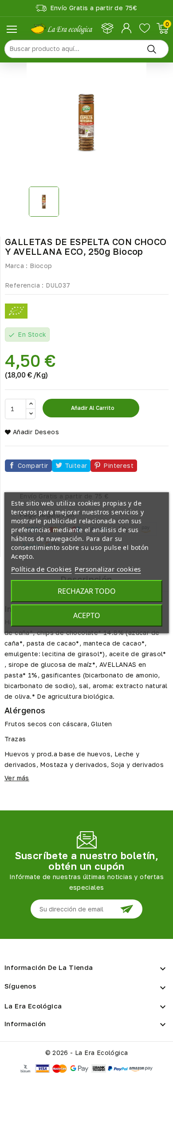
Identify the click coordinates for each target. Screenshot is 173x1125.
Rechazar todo (87, 591)
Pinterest (118, 465)
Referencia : (24, 285)
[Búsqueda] (151, 49)
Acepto (86, 615)
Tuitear (76, 465)
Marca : (16, 265)
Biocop (41, 265)
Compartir (33, 465)
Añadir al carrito (92, 408)
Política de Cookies (41, 568)
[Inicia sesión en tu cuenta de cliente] (127, 28)
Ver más (16, 778)
